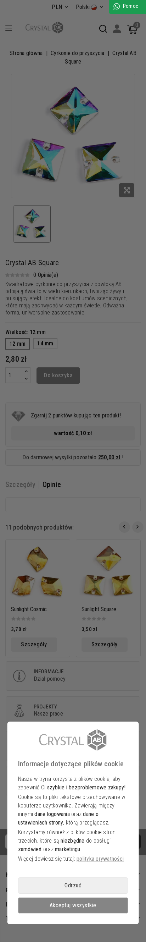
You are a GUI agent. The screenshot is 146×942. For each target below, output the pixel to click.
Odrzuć (72, 885)
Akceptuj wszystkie (73, 905)
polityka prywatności (100, 858)
